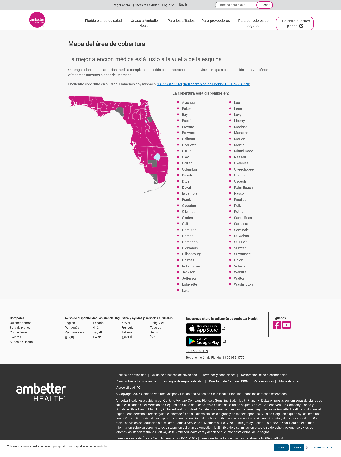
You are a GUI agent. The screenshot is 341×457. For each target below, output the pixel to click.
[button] (319, 447)
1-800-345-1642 (186, 438)
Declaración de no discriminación (264, 375)
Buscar (264, 5)
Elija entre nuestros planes (297, 23)
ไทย (152, 337)
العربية (97, 332)
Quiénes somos (20, 323)
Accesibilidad (126, 387)
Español (98, 323)
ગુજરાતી (126, 337)
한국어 (69, 337)
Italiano (126, 332)
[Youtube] (286, 325)
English (70, 323)
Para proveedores (216, 21)
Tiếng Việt (157, 323)
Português (72, 327)
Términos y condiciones (218, 375)
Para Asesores (264, 381)
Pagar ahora (121, 5)
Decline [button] (281, 447)
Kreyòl (125, 323)
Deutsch (155, 332)
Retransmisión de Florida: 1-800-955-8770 (216, 84)
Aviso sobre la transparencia (136, 381)
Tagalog (155, 327)
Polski (97, 337)
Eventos (15, 337)
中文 (96, 327)
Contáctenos (18, 332)
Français (127, 327)
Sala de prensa (20, 327)
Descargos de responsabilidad (182, 381)
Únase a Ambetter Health (145, 23)
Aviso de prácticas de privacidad (174, 375)
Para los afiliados (182, 21)
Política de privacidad (131, 375)
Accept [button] (297, 447)
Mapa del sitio (289, 381)
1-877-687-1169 (169, 84)
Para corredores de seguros (253, 23)
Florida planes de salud (103, 21)
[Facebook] (276, 325)
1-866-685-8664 (272, 438)
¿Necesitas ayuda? (146, 5)
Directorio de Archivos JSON (228, 381)
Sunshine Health (21, 342)
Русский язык (75, 332)
